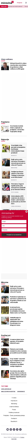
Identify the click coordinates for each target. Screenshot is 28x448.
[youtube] (7, 429)
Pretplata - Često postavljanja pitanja (14, 415)
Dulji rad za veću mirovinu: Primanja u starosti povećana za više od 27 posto (18, 162)
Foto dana (15, 192)
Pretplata (19, 2)
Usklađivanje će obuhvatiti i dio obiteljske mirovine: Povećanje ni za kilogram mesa (16, 321)
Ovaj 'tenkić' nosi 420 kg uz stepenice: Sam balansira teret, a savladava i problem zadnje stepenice (17, 362)
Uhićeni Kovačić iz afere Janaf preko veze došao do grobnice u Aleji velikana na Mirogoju (18, 66)
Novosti (14, 155)
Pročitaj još (5, 335)
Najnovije (5, 139)
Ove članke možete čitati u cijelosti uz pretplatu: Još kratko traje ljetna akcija (17, 128)
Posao (14, 409)
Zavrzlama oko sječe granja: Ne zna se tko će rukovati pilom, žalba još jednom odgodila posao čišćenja (18, 374)
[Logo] (7, 2)
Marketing (14, 403)
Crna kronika (16, 206)
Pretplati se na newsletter (14, 234)
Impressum (14, 400)
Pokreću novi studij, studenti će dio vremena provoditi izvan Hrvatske (18, 351)
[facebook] (17, 429)
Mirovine (14, 167)
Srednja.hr (14, 418)
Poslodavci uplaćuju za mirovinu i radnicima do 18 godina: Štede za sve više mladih (18, 299)
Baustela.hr (14, 421)
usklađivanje (6, 389)
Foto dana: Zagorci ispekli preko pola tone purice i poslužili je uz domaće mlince (18, 186)
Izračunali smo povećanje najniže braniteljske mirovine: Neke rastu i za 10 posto (18, 310)
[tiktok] (14, 429)
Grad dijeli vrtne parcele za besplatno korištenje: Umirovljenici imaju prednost (18, 149)
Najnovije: (4, 6)
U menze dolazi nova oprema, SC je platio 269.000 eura (17, 341)
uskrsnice (21, 391)
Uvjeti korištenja (14, 406)
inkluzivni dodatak (8, 391)
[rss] (20, 429)
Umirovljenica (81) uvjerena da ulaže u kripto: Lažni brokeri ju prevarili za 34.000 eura (18, 199)
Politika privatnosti (14, 412)
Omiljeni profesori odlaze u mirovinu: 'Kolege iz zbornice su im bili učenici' (17, 174)
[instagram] (11, 429)
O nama (14, 397)
